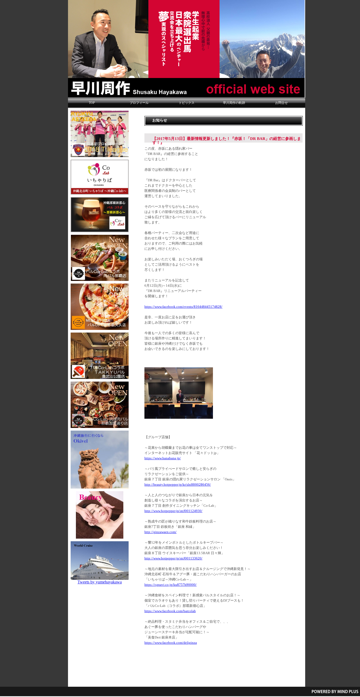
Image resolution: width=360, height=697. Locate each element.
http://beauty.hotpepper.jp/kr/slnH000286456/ (177, 484)
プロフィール (139, 103)
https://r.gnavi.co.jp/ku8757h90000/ (170, 585)
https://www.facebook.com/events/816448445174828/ (183, 307)
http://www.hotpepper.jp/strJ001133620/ (173, 558)
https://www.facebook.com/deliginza (170, 643)
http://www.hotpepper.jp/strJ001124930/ (173, 511)
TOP (92, 103)
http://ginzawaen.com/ (160, 532)
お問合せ (281, 103)
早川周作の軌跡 (234, 103)
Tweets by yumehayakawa (99, 582)
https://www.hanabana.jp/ (162, 458)
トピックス (186, 103)
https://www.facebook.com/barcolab (170, 611)
